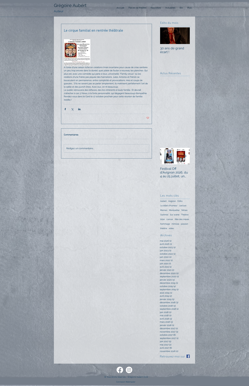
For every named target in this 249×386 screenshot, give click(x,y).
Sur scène (174, 214)
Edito (180, 201)
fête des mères (182, 219)
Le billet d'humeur (168, 205)
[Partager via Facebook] (65, 109)
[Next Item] (185, 156)
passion (184, 224)
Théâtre (184, 214)
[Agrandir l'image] (77, 52)
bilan (162, 219)
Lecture (182, 205)
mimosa (175, 224)
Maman (163, 210)
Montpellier (174, 210)
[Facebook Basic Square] (188, 356)
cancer (170, 219)
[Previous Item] (164, 156)
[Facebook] (120, 370)
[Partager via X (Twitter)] (72, 109)
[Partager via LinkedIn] (79, 109)
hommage (165, 224)
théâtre (163, 228)
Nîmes (184, 210)
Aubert (163, 201)
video (171, 228)
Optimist (164, 214)
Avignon (172, 201)
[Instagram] (129, 370)
